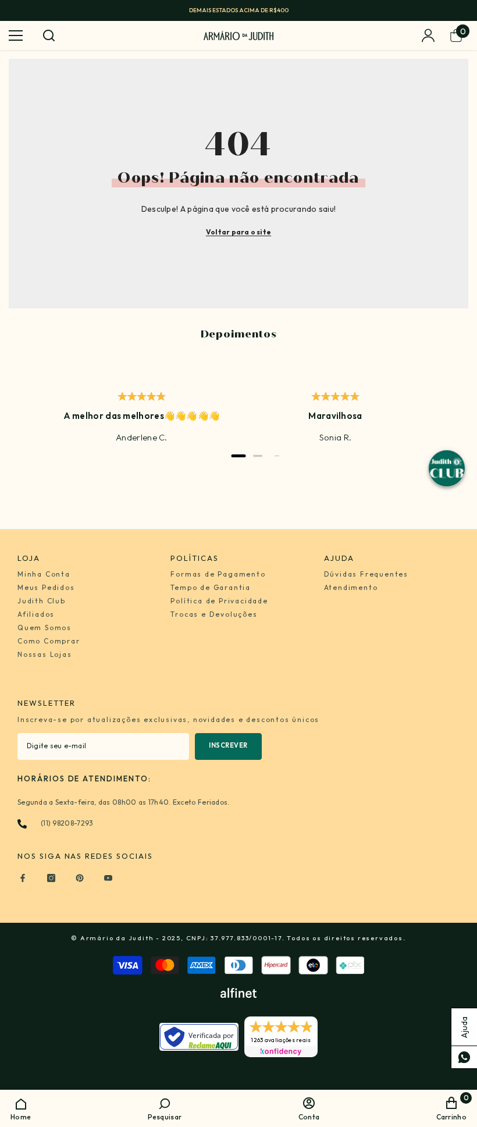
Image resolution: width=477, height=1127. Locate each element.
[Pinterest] (79, 878)
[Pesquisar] (49, 35)
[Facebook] (22, 878)
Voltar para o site (238, 231)
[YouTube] (108, 878)
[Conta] (428, 35)
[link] (165, 1108)
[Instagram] (51, 878)
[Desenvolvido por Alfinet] (238, 993)
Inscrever (228, 745)
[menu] (16, 35)
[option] (238, 10)
